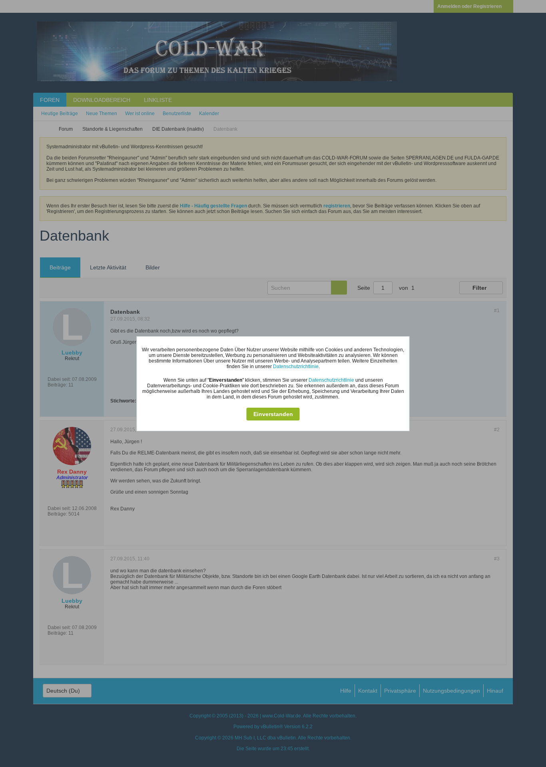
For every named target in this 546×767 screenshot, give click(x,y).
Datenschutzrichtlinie (296, 366)
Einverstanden (273, 414)
